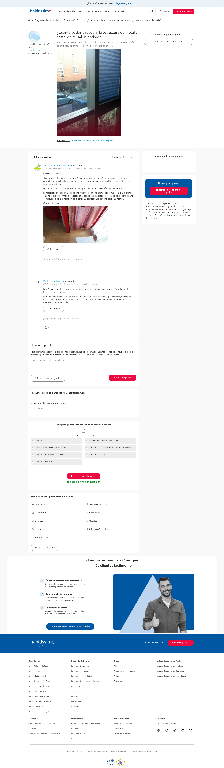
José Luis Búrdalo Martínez (57, 166)
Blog (116, 666)
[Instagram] (159, 729)
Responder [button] (55, 249)
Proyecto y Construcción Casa (104, 441)
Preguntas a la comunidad (47, 20)
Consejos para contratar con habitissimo (45, 734)
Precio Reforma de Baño (38, 666)
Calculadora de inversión (81, 739)
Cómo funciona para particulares (41, 724)
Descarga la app (78, 734)
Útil (49, 268)
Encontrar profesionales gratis (168, 191)
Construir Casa (43, 441)
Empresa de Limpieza (80, 671)
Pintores (74, 696)
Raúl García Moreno (54, 281)
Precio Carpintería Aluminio (39, 701)
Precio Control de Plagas (38, 711)
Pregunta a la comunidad (168, 42)
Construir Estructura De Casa (49, 455)
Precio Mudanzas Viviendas (39, 676)
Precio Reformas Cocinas (38, 696)
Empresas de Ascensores (81, 666)
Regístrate (32, 729)
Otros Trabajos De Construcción (51, 448)
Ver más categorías (45, 548)
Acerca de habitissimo (123, 724)
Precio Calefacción (36, 706)
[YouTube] (183, 729)
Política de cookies (119, 752)
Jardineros (75, 691)
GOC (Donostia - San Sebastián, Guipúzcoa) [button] (64, 284)
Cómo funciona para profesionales (85, 724)
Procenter (118, 681)
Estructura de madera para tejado (49, 403)
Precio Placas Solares (37, 691)
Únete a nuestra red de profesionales (70, 626)
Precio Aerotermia (35, 671)
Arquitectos (76, 711)
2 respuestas (63, 141)
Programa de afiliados (123, 734)
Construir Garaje (97, 455)
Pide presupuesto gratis (83, 476)
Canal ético (118, 729)
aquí (147, 212)
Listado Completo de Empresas (170, 671)
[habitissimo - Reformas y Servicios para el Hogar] (40, 11)
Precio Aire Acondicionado (39, 686)
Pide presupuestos (183, 12)
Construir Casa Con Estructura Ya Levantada (110, 448)
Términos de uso (74, 752)
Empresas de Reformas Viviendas (85, 681)
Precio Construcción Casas (39, 681)
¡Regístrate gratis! (123, 3)
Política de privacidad (96, 752)
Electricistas (76, 701)
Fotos (116, 676)
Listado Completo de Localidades (171, 676)
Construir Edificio (44, 462)
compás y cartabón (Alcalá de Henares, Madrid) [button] (66, 169)
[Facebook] (167, 729)
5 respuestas (37, 409)
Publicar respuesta (122, 378)
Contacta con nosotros (166, 724)
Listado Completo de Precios (169, 661)
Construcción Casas (73, 20)
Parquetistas (76, 686)
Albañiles (75, 706)
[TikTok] (191, 729)
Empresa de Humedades (81, 676)
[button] (34, 36)
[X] (175, 729)
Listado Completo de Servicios (170, 666)
